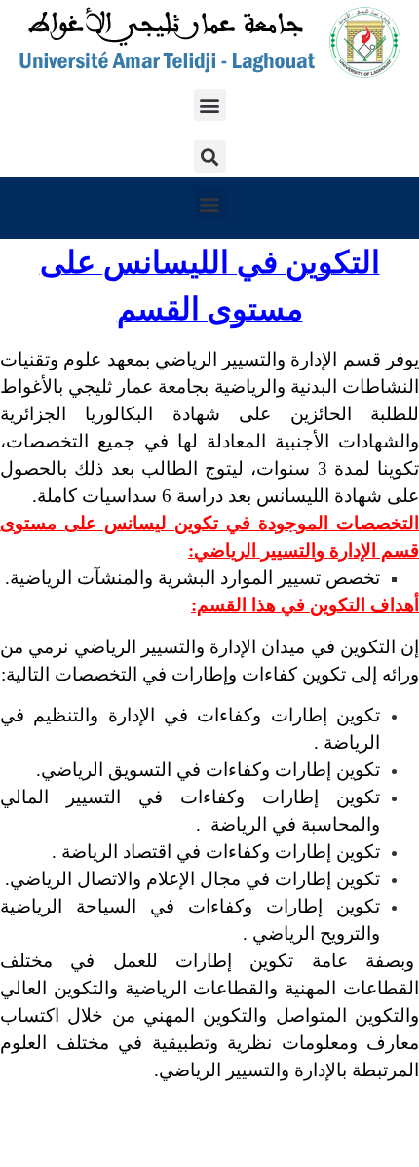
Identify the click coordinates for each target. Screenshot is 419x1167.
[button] (210, 105)
